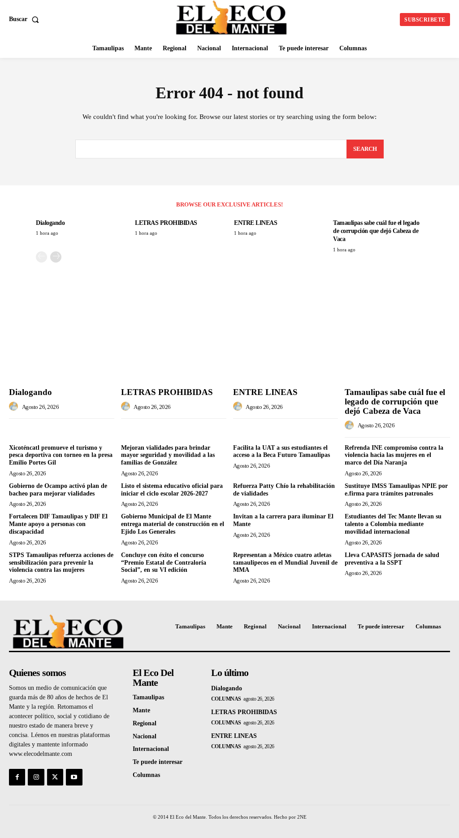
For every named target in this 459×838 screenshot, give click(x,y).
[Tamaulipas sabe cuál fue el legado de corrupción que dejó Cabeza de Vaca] (397, 344)
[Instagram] (36, 777)
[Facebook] (17, 777)
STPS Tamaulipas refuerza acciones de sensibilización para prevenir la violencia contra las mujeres (61, 563)
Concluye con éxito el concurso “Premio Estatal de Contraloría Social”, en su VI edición (163, 563)
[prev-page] (41, 257)
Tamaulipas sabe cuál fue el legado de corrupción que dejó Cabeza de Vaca (376, 230)
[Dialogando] (61, 344)
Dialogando (50, 222)
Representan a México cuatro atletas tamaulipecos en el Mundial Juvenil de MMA (285, 563)
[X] (55, 777)
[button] (26, 19)
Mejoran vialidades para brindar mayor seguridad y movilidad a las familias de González (168, 455)
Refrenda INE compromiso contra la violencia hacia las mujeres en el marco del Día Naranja (394, 455)
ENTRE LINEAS (255, 222)
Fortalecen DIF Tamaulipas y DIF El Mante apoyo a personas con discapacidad (58, 524)
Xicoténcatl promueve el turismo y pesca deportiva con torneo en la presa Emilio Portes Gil (61, 455)
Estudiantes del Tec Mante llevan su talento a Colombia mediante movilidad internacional (393, 524)
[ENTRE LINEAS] (285, 344)
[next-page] (55, 257)
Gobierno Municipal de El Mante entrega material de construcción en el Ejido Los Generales (172, 524)
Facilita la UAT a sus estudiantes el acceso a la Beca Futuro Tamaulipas (281, 451)
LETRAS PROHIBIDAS (166, 222)
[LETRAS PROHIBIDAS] (173, 344)
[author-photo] (15, 407)
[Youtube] (74, 777)
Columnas (226, 699)
